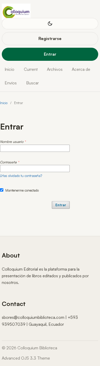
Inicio (9, 69)
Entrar (50, 54)
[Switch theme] (50, 23)
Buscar (32, 82)
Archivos (55, 69)
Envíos (11, 82)
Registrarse (50, 38)
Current (31, 69)
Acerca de (81, 69)
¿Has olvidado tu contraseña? (21, 176)
